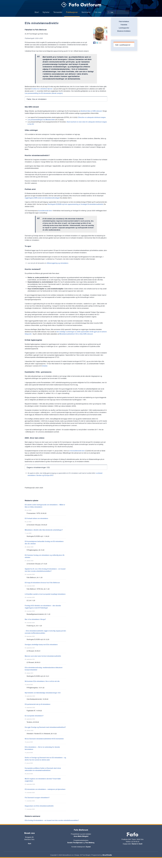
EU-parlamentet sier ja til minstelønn (37, 704)
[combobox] (118, 12)
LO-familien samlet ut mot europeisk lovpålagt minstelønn (45, 594)
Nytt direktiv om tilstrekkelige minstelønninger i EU (43, 693)
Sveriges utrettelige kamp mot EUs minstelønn (41, 644)
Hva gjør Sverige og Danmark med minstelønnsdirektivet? (45, 727)
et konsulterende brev (77, 451)
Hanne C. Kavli (137, 844)
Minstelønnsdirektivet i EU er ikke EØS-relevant (76, 334)
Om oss (97, 12)
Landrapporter (124, 28)
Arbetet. (45, 366)
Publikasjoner (72, 12)
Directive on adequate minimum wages (92, 117)
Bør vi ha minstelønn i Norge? (35, 619)
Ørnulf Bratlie (107, 855)
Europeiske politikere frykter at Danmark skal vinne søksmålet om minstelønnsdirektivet (43, 769)
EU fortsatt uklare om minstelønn (36, 518)
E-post (88, 847)
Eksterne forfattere (123, 31)
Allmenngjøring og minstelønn (57, 263)
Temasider (57, 12)
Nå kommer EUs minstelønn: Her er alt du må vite (42, 681)
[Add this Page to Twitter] (97, 42)
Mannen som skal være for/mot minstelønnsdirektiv (43, 656)
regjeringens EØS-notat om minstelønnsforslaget (42, 198)
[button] (66, 98)
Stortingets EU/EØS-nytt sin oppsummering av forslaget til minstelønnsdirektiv (75, 204)
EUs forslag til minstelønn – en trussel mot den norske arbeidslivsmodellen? (52, 820)
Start (37, 12)
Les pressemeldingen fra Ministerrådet (41, 119)
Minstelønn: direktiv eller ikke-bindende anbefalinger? (44, 530)
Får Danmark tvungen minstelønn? (37, 797)
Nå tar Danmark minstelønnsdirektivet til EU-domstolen (44, 739)
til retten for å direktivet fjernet (41, 89)
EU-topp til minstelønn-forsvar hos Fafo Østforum (42, 582)
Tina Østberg (89, 842)
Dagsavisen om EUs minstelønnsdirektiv (39, 806)
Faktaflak (124, 25)
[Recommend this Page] (100, 42)
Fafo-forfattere (124, 21)
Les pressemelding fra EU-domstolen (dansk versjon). (44, 93)
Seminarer (86, 12)
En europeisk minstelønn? (34, 716)
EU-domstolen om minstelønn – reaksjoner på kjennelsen (45, 789)
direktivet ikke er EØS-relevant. (92, 111)
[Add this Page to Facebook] (94, 42)
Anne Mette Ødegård (81, 836)
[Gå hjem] (81, 4)
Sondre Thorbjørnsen (75, 842)
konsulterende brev (45, 210)
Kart (29, 843)
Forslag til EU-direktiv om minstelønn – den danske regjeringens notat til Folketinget (43, 606)
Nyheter (46, 12)
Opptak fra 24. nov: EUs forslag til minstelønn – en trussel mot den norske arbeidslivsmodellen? (45, 570)
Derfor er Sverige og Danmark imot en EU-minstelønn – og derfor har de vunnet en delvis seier (45, 758)
